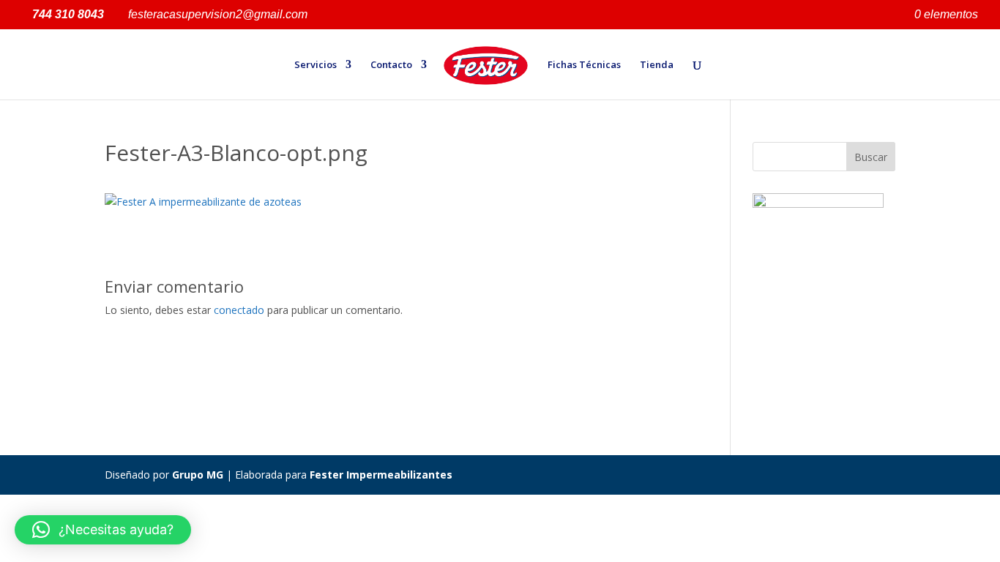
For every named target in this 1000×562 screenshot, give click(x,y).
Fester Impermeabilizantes (381, 475)
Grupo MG (197, 475)
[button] (103, 529)
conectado (239, 310)
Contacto (391, 65)
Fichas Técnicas (584, 65)
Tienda (656, 65)
